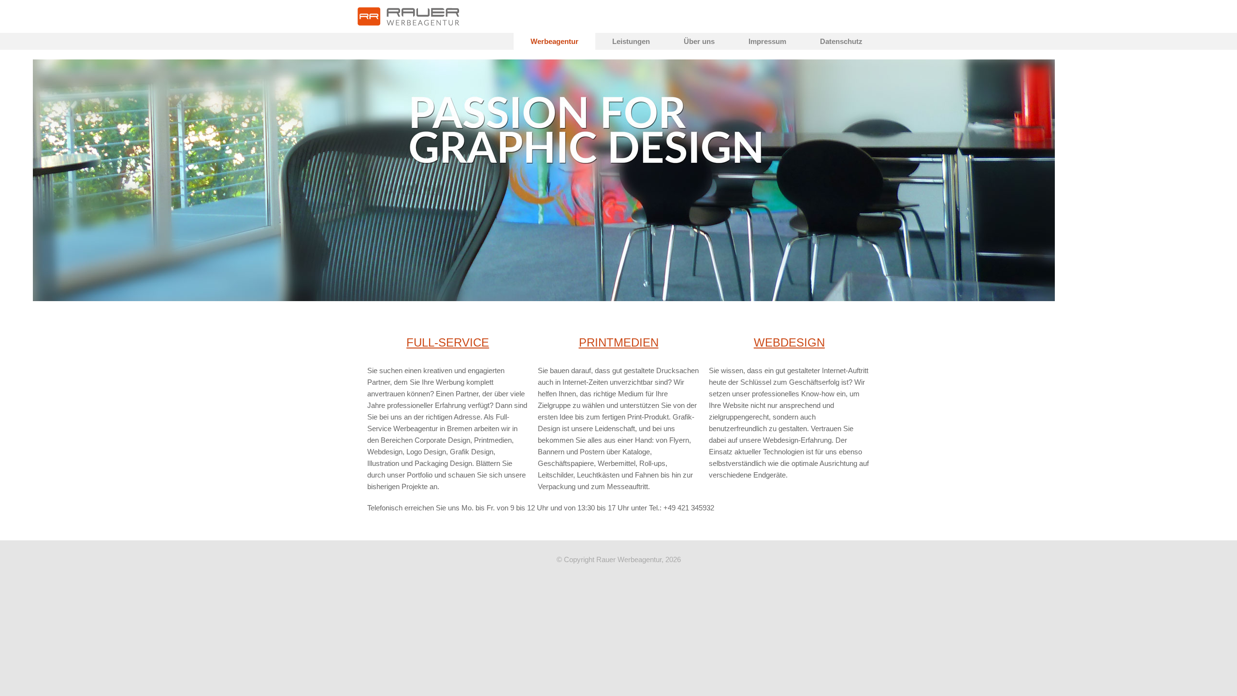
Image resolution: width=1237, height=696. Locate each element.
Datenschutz (841, 41)
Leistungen (631, 41)
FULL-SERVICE (447, 342)
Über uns (699, 41)
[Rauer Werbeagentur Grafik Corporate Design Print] (409, 16)
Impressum (767, 41)
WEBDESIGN (789, 342)
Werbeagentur (554, 41)
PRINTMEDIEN (619, 342)
